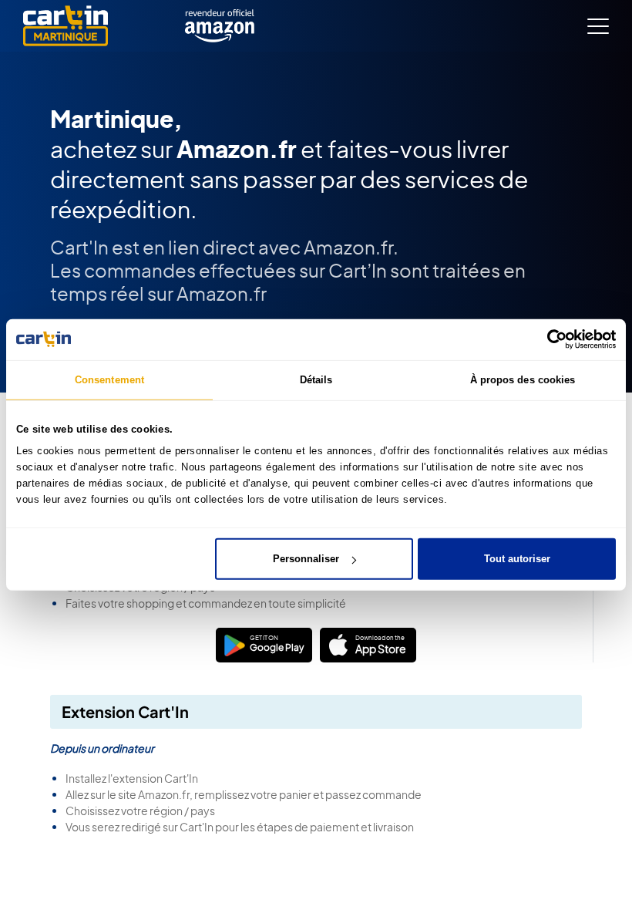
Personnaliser (306, 559)
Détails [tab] (316, 379)
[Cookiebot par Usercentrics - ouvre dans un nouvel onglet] (548, 339)
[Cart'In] (65, 25)
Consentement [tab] (109, 379)
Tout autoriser (517, 559)
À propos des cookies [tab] (523, 379)
